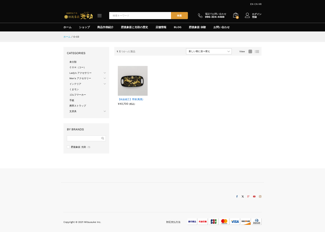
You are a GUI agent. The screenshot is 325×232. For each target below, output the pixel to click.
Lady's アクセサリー (80, 73)
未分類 (73, 62)
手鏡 (71, 100)
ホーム (67, 27)
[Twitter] (243, 197)
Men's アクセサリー (80, 78)
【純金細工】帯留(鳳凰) (130, 99)
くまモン (74, 89)
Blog (177, 27)
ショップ (84, 27)
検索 (179, 15)
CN (256, 4)
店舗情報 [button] (161, 27)
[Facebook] (237, 197)
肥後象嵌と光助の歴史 (134, 27)
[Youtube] (254, 197)
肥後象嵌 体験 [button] (197, 27)
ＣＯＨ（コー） (77, 67)
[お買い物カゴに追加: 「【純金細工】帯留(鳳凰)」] (129, 94)
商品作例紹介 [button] (105, 27)
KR (260, 4)
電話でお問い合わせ (215, 14)
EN (251, 4)
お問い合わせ (221, 27)
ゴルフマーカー (77, 94)
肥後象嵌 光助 (78, 147)
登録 (254, 17)
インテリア (75, 84)
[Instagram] (260, 196)
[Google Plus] (248, 197)
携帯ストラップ (77, 105)
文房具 (73, 111)
